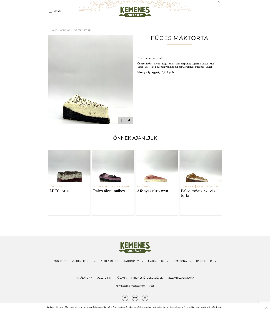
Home (54, 30)
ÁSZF (152, 286)
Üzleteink (104, 277)
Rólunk (121, 277)
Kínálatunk (84, 277)
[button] (60, 261)
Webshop (65, 30)
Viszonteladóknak (181, 277)
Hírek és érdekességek (147, 277)
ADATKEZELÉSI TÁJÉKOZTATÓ (130, 286)
